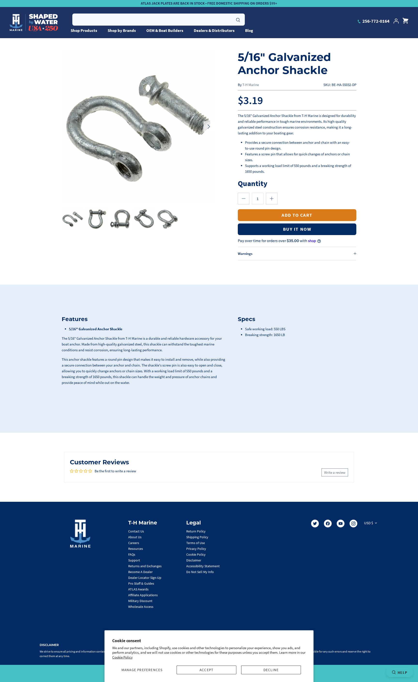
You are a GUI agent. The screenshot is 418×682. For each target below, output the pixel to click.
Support (134, 560)
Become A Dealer (140, 572)
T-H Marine (250, 84)
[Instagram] (353, 523)
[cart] (405, 21)
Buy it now (297, 229)
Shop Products (84, 30)
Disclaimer (193, 560)
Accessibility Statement (203, 566)
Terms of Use (195, 543)
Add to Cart (297, 215)
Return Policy (196, 531)
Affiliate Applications (143, 595)
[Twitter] (315, 523)
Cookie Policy (122, 657)
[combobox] (158, 20)
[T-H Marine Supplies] (34, 22)
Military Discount (140, 601)
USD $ (368, 523)
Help (402, 672)
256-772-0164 (375, 21)
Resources (135, 548)
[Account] (396, 21)
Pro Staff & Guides (141, 583)
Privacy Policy (196, 548)
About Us (135, 537)
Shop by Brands (122, 30)
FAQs (131, 554)
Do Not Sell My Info (200, 572)
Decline (271, 670)
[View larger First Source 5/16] (138, 126)
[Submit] (238, 19)
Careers (133, 543)
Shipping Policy (197, 537)
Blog (249, 30)
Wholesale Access (140, 606)
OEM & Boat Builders (164, 30)
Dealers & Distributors (214, 30)
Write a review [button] (334, 472)
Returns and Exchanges (145, 566)
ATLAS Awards (138, 589)
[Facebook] (328, 523)
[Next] (208, 126)
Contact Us (136, 531)
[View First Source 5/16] (73, 219)
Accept (206, 670)
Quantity (252, 183)
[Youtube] (340, 523)
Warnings (245, 253)
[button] (243, 198)
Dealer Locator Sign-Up (144, 577)
